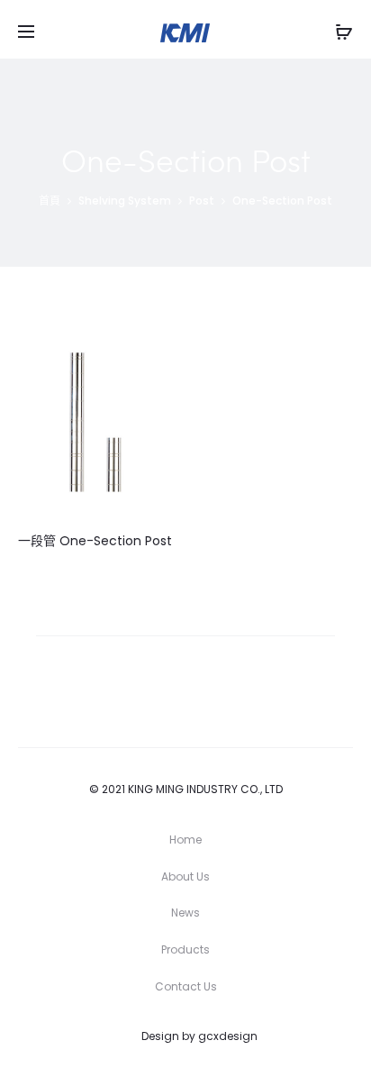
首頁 (49, 200)
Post (201, 200)
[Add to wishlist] (149, 353)
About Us (185, 876)
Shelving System (124, 200)
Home (185, 839)
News (185, 912)
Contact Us (186, 986)
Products (185, 949)
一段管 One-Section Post (95, 541)
